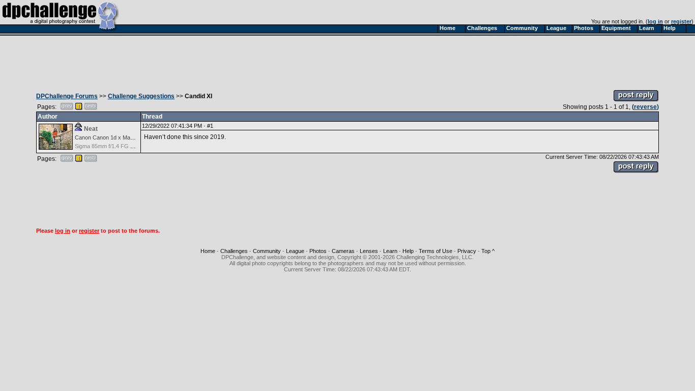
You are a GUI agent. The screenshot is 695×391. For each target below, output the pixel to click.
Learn (390, 251)
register (681, 21)
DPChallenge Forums (67, 96)
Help (408, 251)
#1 (210, 126)
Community (267, 251)
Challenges (234, 251)
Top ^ (488, 251)
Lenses (369, 251)
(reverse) (645, 106)
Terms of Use (435, 251)
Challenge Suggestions (141, 96)
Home (207, 251)
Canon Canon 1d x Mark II (107, 137)
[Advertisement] (347, 60)
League (295, 251)
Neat (91, 128)
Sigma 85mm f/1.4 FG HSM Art (113, 146)
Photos (318, 251)
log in (655, 21)
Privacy (466, 251)
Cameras (343, 251)
